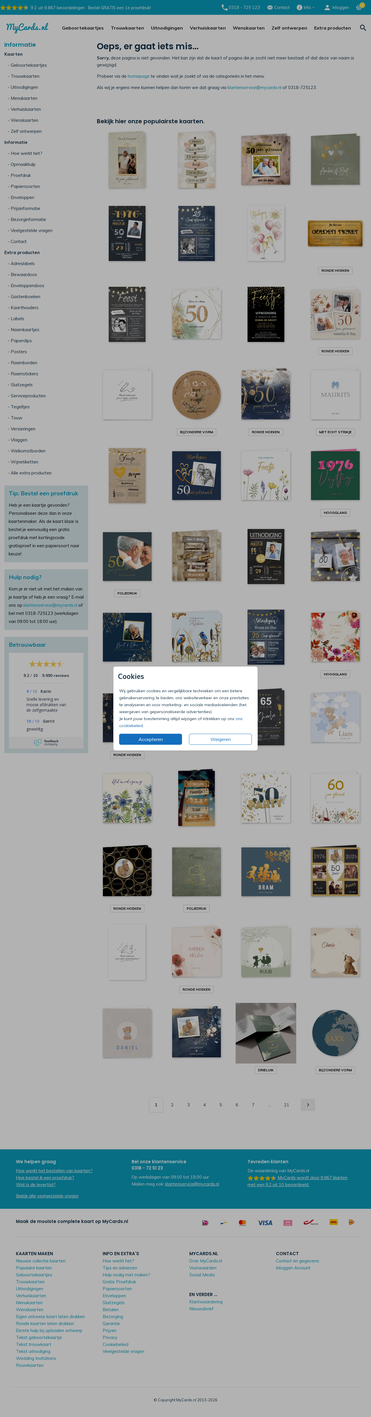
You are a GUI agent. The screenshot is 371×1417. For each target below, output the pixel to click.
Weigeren (220, 739)
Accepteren (151, 739)
